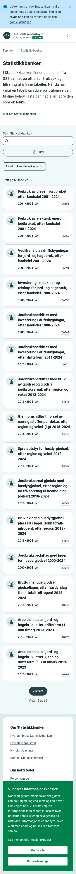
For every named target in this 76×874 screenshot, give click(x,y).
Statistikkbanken (32, 50)
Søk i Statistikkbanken (17, 133)
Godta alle (38, 850)
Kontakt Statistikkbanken (26, 758)
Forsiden (8, 50)
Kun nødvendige (38, 861)
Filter (41, 152)
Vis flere (38, 691)
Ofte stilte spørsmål (23, 743)
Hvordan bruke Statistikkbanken (31, 735)
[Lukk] (70, 7)
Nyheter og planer (21, 750)
